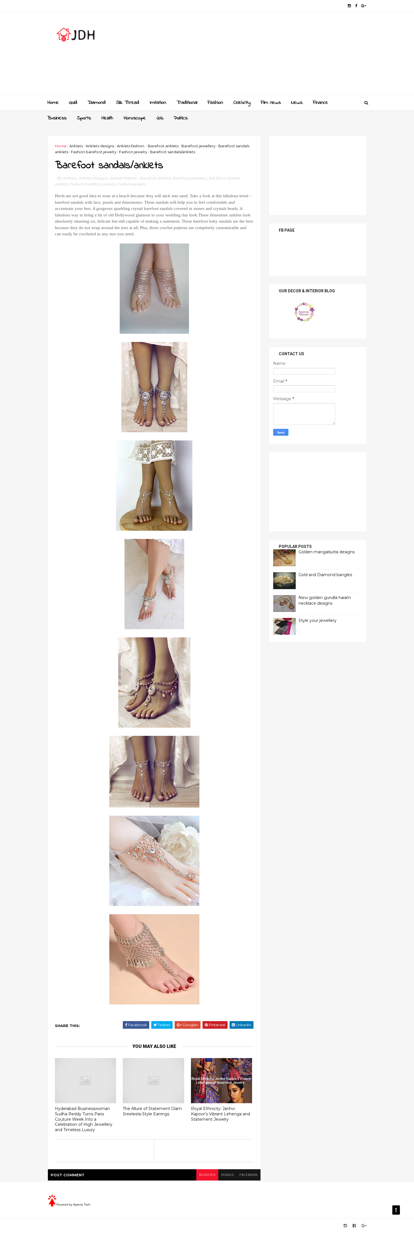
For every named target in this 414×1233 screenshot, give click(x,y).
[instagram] (349, 6)
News (296, 102)
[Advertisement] (263, 55)
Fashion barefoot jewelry (93, 152)
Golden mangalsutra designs (327, 551)
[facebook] (356, 6)
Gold (73, 102)
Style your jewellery (318, 620)
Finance (320, 102)
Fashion (215, 102)
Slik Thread (127, 102)
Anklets (76, 146)
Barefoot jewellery (198, 146)
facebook (248, 1175)
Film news (271, 102)
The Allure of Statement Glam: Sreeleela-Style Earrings (152, 1111)
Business (56, 118)
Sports (84, 118)
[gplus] (363, 6)
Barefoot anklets (163, 146)
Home (53, 102)
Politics (181, 118)
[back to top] (396, 1210)
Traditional (187, 102)
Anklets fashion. (131, 146)
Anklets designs (100, 146)
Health (107, 118)
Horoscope (135, 118)
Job (159, 118)
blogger (207, 1175)
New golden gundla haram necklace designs (325, 600)
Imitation (158, 102)
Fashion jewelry (133, 152)
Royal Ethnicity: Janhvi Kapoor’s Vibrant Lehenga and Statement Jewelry (220, 1114)
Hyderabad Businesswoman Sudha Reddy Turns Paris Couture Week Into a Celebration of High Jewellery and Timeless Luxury (83, 1119)
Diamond (97, 102)
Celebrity (241, 102)
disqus (227, 1175)
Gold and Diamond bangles (325, 574)
